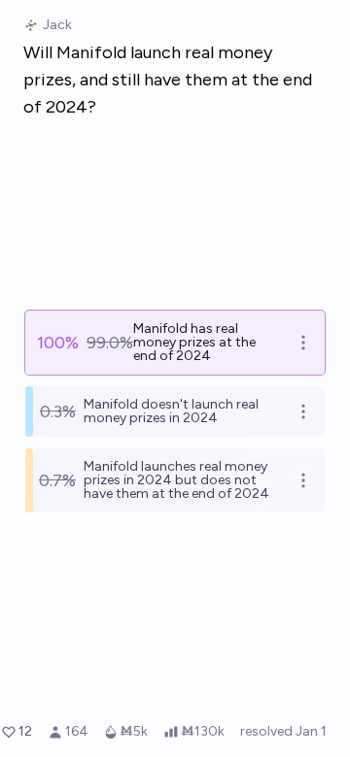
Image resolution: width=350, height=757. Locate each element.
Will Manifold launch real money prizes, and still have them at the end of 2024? (167, 79)
